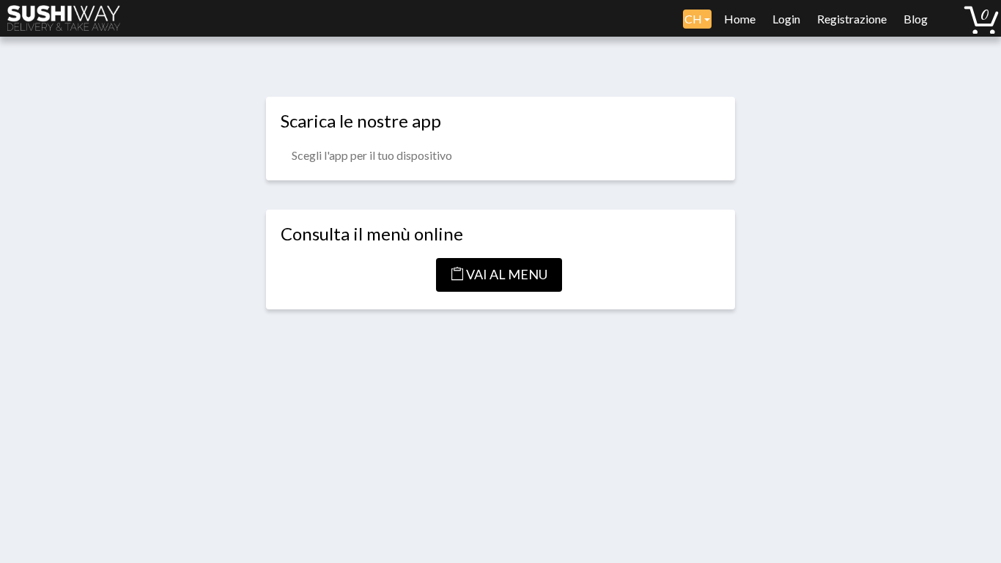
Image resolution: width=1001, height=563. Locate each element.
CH (694, 19)
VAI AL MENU (505, 274)
